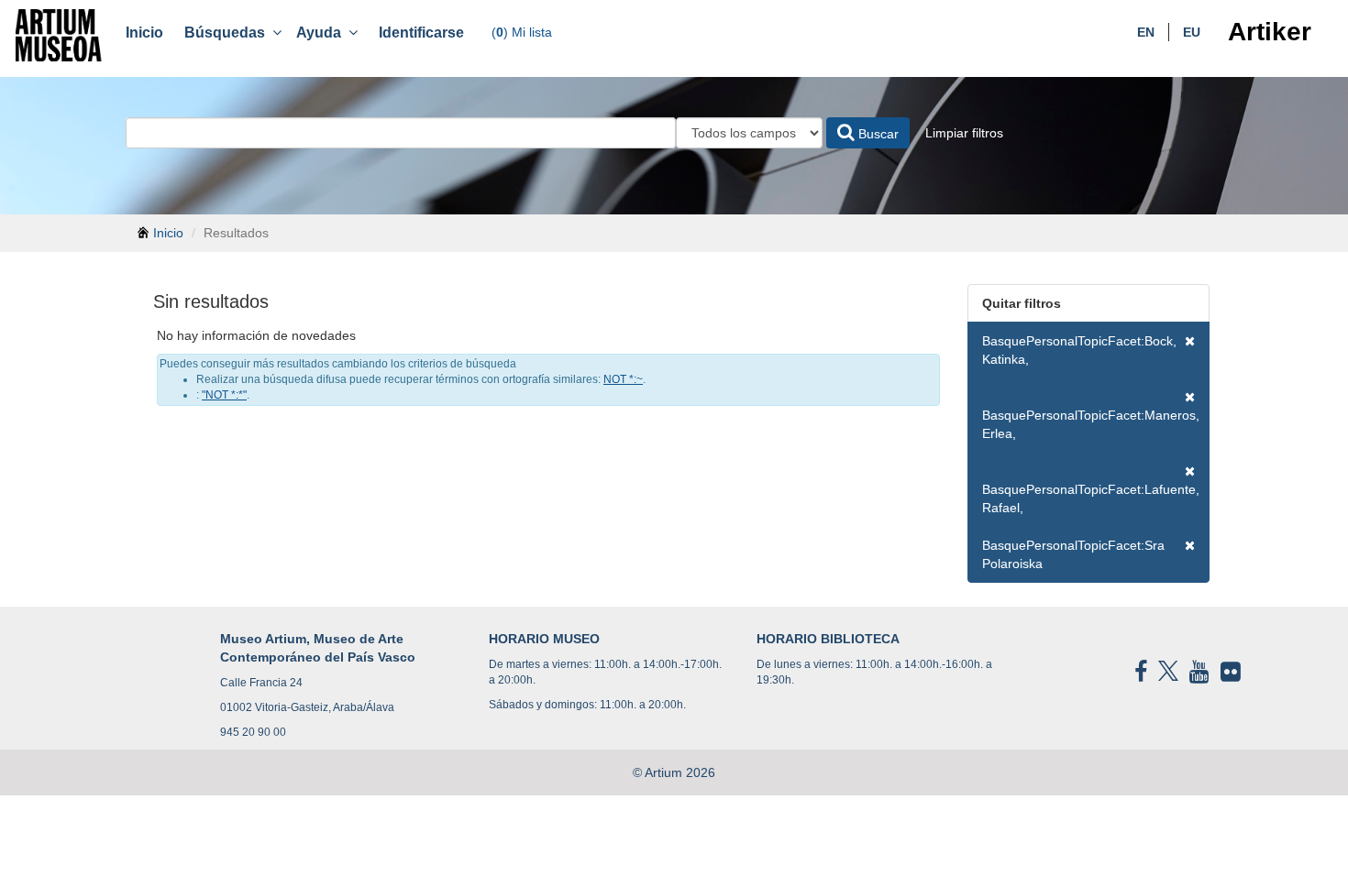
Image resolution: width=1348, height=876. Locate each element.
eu (1191, 32)
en (1146, 32)
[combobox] (401, 132)
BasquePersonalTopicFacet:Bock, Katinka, (1079, 350)
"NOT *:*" (224, 395)
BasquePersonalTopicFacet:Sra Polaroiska (1073, 554)
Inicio (144, 32)
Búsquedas (228, 32)
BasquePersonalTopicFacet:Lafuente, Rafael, (1090, 498)
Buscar (877, 133)
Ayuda (322, 32)
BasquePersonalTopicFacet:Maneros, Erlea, (1090, 424)
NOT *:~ (623, 379)
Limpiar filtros (964, 133)
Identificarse (421, 32)
